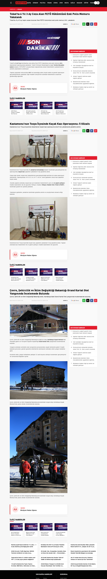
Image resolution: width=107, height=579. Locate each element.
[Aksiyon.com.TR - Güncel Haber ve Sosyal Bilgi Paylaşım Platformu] (21, 3)
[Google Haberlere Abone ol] (75, 24)
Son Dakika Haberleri (44, 574)
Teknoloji (93, 3)
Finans (49, 3)
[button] (11, 3)
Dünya (56, 3)
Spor (61, 3)
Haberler (12, 9)
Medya (67, 3)
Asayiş (29, 3)
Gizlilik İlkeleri (63, 578)
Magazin (79, 3)
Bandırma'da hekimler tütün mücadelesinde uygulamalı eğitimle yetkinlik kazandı (83, 83)
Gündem (35, 3)
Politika (42, 3)
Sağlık (73, 3)
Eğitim (86, 3)
